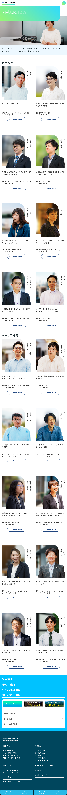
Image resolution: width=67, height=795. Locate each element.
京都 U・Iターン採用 (11, 758)
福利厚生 (38, 770)
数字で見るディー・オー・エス (15, 781)
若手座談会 (39, 755)
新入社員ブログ (41, 775)
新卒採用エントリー (8, 792)
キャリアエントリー (25, 792)
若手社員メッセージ (42, 760)
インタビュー (40, 750)
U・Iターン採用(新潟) (59, 792)
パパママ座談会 (41, 758)
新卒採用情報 (8, 750)
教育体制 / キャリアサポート (46, 765)
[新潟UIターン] (54, 704)
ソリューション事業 (10, 773)
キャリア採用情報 (10, 753)
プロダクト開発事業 (10, 770)
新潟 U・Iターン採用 (11, 755)
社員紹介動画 (40, 753)
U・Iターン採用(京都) (42, 792)
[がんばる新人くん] (12, 704)
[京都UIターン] (33, 704)
